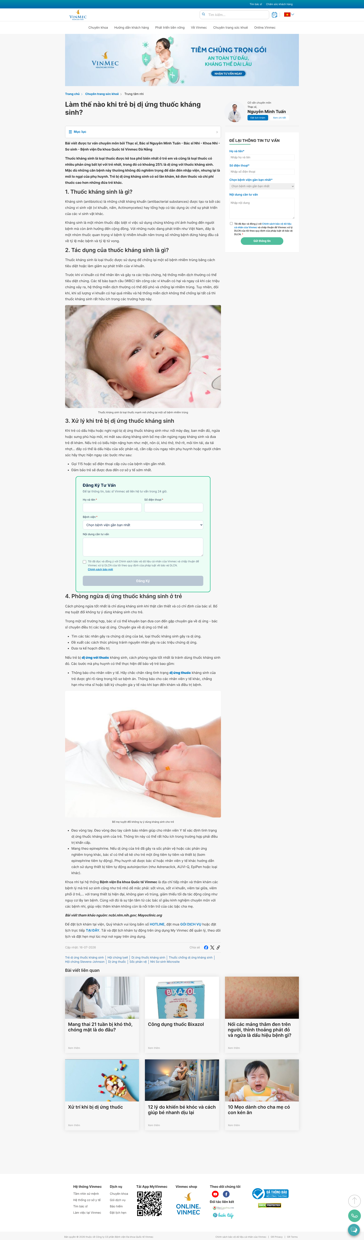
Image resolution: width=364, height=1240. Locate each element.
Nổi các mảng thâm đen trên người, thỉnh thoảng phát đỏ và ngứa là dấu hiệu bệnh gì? (260, 1030)
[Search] (203, 14)
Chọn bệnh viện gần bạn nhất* (251, 180)
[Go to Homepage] (77, 14)
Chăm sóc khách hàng (279, 4)
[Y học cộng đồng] (223, 1208)
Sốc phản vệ (138, 962)
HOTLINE (157, 924)
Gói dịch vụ (118, 1200)
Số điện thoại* (239, 165)
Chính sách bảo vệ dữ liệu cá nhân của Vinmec (240, 1237)
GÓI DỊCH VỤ (190, 924)
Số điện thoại (153, 499)
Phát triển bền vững (170, 27)
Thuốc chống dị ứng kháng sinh (190, 957)
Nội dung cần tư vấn (96, 534)
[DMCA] (269, 1205)
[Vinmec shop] (188, 1204)
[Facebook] (206, 947)
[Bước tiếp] (223, 1215)
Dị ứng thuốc (117, 962)
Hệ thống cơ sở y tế (87, 1200)
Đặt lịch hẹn (118, 1213)
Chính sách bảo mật (100, 569)
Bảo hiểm (116, 1206)
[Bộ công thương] (270, 1194)
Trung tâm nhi (134, 94)
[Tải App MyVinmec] (149, 1204)
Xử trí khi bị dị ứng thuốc (95, 1107)
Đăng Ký (143, 581)
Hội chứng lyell (117, 957)
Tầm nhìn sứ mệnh (86, 1194)
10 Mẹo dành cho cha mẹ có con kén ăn (259, 1109)
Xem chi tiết (279, 117)
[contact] (354, 1215)
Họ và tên (90, 499)
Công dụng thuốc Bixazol (176, 1024)
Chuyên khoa (98, 27)
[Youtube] (215, 1194)
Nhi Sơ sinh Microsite (165, 962)
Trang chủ (72, 94)
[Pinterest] (218, 947)
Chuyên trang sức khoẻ (230, 27)
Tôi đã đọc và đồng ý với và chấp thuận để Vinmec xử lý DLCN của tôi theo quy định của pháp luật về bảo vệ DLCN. (263, 229)
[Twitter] (212, 947)
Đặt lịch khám (257, 117)
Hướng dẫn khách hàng (131, 27)
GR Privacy (276, 1237)
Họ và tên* (236, 151)
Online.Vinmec (265, 27)
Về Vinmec (199, 27)
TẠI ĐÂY (92, 930)
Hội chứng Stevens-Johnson (84, 962)
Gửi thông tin (261, 241)
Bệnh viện (90, 517)
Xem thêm (74, 1047)
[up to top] (354, 1201)
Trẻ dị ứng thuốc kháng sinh (84, 957)
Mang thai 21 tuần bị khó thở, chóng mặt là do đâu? (100, 1027)
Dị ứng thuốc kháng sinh (148, 957)
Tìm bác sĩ (256, 4)
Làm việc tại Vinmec (87, 1213)
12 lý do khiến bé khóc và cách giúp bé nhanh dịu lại (182, 1109)
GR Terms (292, 1237)
